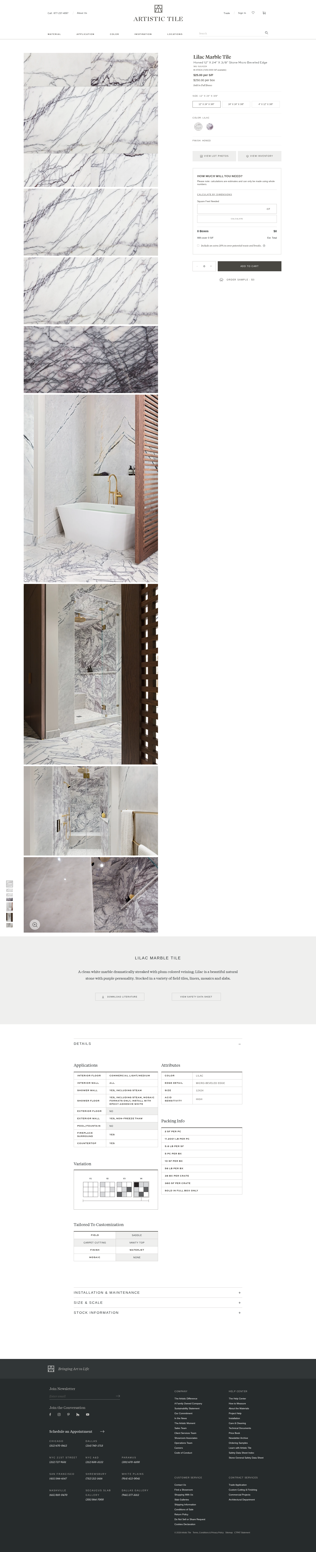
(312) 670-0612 (58, 1445)
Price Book (234, 1433)
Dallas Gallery (135, 1490)
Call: (58, 13)
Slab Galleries (181, 1499)
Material (54, 34)
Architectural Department (242, 1499)
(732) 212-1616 (94, 1478)
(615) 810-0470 (58, 1494)
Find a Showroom (183, 1489)
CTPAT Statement (242, 1532)
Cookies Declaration (184, 1524)
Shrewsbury (96, 1474)
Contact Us (180, 1484)
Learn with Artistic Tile (240, 1448)
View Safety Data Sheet (196, 997)
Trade (227, 13)
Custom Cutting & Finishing (243, 1489)
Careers (178, 1448)
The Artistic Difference (185, 1398)
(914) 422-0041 (131, 1478)
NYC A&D (92, 1457)
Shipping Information (185, 1504)
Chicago (56, 1441)
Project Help (235, 1413)
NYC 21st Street (63, 1457)
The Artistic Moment (184, 1423)
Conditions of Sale (183, 1509)
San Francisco (62, 1474)
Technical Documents (240, 1428)
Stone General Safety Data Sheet (246, 1457)
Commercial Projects (239, 1494)
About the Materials (239, 1408)
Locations (175, 34)
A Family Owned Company (188, 1403)
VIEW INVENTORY (261, 156)
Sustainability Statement (186, 1408)
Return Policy (181, 1514)
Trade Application (238, 1484)
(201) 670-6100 (131, 1462)
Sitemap (229, 1532)
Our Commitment (183, 1413)
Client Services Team (185, 1433)
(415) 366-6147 (58, 1478)
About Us (82, 13)
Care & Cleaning (237, 1423)
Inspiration (143, 34)
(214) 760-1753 (94, 1445)
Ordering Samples (238, 1443)
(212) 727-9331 (57, 1462)
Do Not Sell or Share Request (189, 1519)
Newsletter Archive (238, 1438)
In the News (180, 1418)
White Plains (133, 1474)
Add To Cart (249, 266)
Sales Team (180, 1428)
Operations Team (183, 1443)
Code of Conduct (183, 1452)
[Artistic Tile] (158, 13)
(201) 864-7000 (95, 1499)
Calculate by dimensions (214, 194)
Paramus (129, 1457)
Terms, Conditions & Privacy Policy (208, 1532)
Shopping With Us (183, 1494)
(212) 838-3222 (94, 1462)
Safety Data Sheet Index (241, 1452)
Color (114, 34)
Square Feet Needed (208, 201)
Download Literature (122, 997)
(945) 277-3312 (130, 1494)
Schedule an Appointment (71, 1431)
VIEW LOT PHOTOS (216, 156)
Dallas (91, 1441)
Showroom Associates (185, 1438)
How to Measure (237, 1403)
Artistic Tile (186, 1532)
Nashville (57, 1490)
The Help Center (237, 1398)
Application (85, 34)
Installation (234, 1418)
